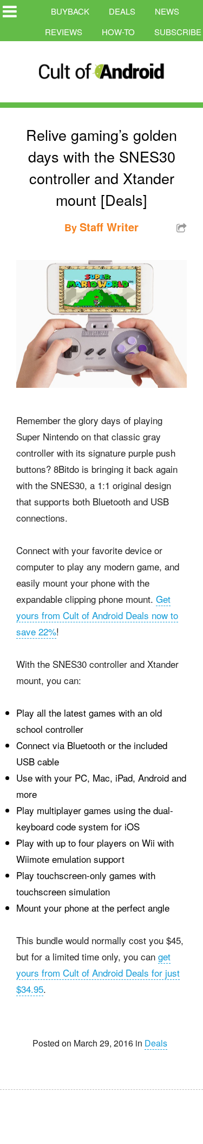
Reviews (63, 31)
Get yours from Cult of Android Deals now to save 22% (97, 615)
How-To (118, 31)
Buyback (70, 11)
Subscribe (177, 31)
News (167, 11)
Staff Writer (109, 227)
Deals (122, 11)
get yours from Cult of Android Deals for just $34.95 (98, 973)
